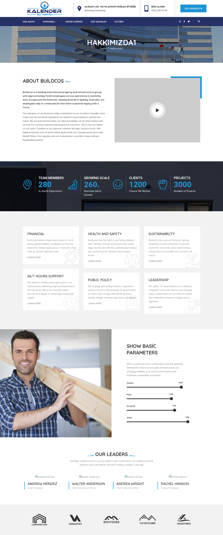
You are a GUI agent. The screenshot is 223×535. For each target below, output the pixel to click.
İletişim (119, 21)
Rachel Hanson (175, 484)
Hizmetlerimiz (74, 21)
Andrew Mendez (42, 484)
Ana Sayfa (29, 21)
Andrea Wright (130, 484)
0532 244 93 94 (159, 10)
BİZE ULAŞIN (158, 6)
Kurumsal (49, 21)
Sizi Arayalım (98, 21)
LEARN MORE (34, 257)
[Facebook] (184, 21)
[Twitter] (189, 21)
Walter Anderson (88, 484)
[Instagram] (180, 21)
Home (103, 48)
